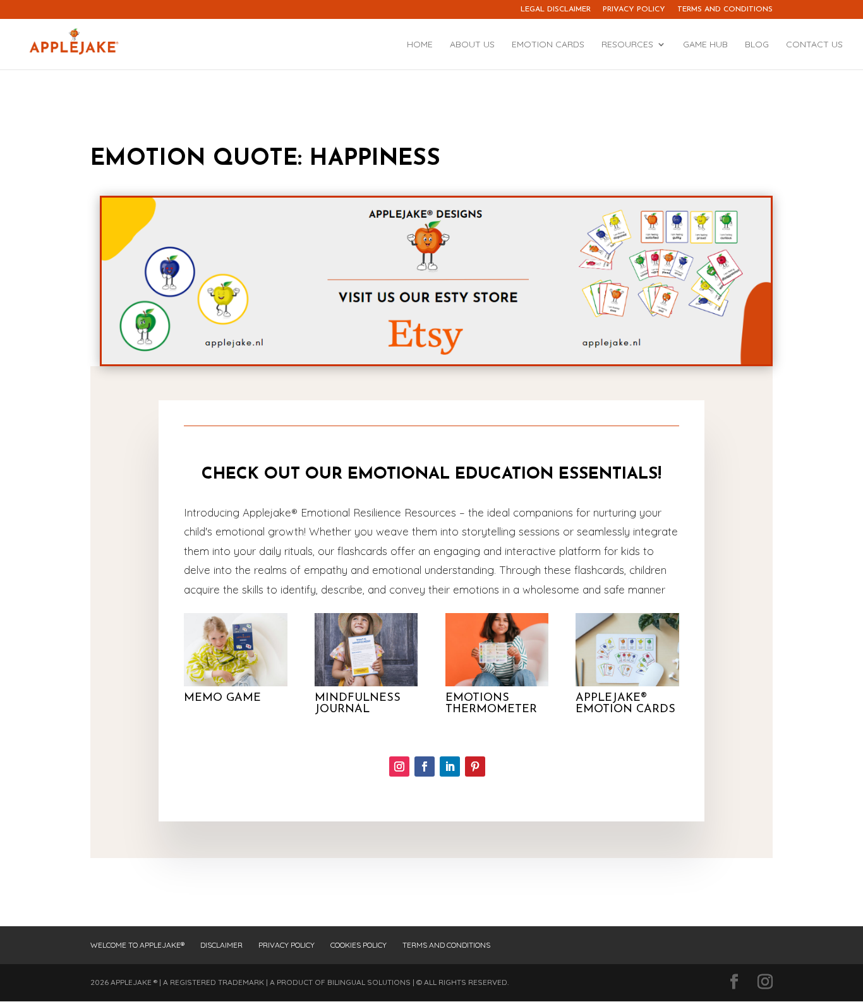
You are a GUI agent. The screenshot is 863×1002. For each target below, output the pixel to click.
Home (420, 45)
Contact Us (814, 45)
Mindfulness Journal (358, 704)
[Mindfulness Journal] (366, 649)
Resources (627, 45)
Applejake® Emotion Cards (625, 704)
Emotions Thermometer (491, 704)
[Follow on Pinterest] (475, 766)
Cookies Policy (358, 945)
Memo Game (222, 698)
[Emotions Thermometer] (497, 649)
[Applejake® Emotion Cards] (627, 649)
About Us (472, 45)
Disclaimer (221, 945)
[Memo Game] (235, 649)
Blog (757, 45)
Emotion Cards (548, 45)
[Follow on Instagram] (399, 766)
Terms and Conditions (725, 9)
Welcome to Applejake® (137, 945)
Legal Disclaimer (556, 9)
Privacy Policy (634, 9)
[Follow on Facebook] (424, 766)
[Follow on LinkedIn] (450, 766)
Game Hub (705, 45)
